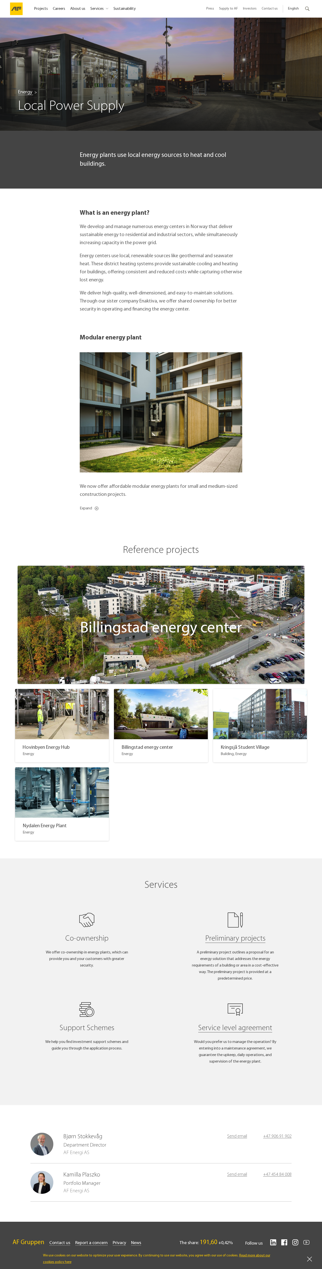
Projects (41, 9)
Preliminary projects (235, 939)
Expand (86, 508)
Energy (25, 92)
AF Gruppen (28, 1242)
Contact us (270, 9)
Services (97, 9)
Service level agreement (235, 1028)
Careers (59, 9)
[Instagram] (295, 1244)
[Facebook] (284, 1244)
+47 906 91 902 (277, 1136)
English (293, 9)
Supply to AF (228, 9)
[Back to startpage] (16, 9)
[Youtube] (306, 1244)
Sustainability (124, 9)
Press (210, 9)
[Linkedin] (273, 1244)
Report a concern (91, 1243)
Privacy (119, 1243)
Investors (250, 9)
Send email (237, 1136)
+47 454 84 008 (277, 1174)
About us (77, 9)
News (136, 1243)
